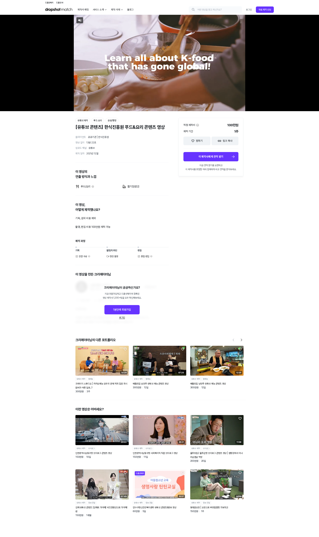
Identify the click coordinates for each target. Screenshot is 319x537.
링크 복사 (227, 140)
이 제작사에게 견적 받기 (211, 156)
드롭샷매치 (49, 2)
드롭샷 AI (59, 2)
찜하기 (199, 140)
